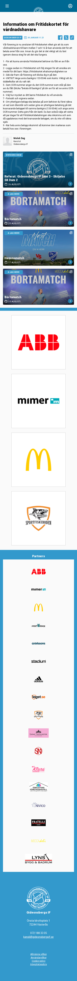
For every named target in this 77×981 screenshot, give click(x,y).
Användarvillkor (39, 957)
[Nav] (7, 6)
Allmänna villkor (38, 954)
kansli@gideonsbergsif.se (38, 936)
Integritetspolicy (38, 964)
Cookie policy (38, 961)
